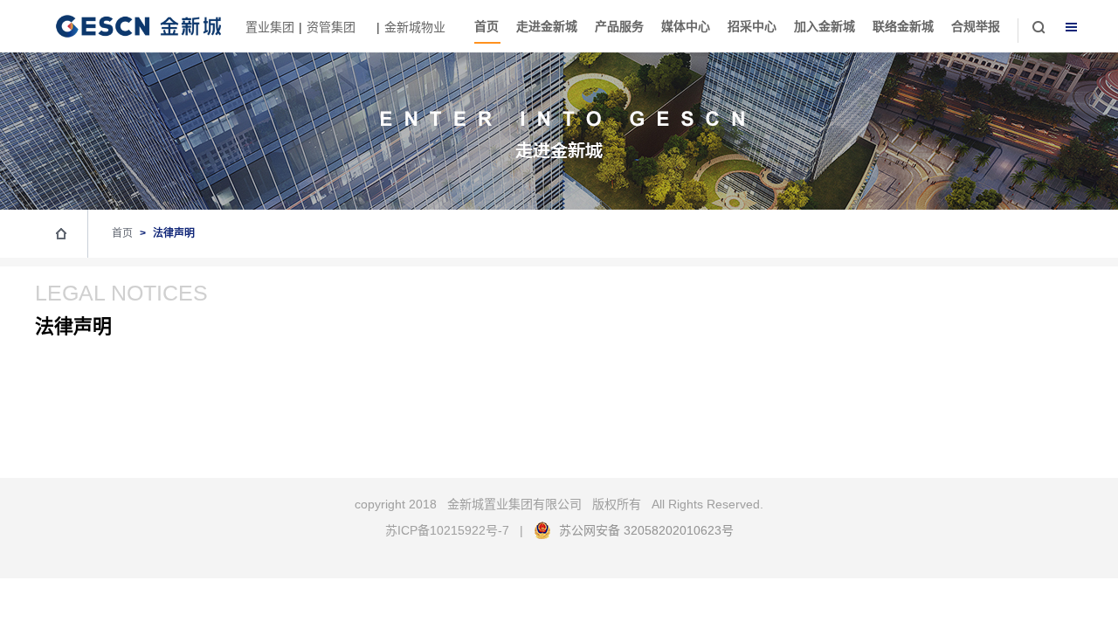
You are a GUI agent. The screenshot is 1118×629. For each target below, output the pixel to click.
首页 (486, 26)
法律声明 (174, 233)
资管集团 (333, 27)
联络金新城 (903, 26)
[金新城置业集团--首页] (129, 37)
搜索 (1038, 27)
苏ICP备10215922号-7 (447, 530)
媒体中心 (685, 26)
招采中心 (752, 26)
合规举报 (975, 26)
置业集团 (269, 27)
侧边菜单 (1071, 27)
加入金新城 (824, 26)
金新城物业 (414, 27)
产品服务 (619, 26)
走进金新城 (546, 26)
